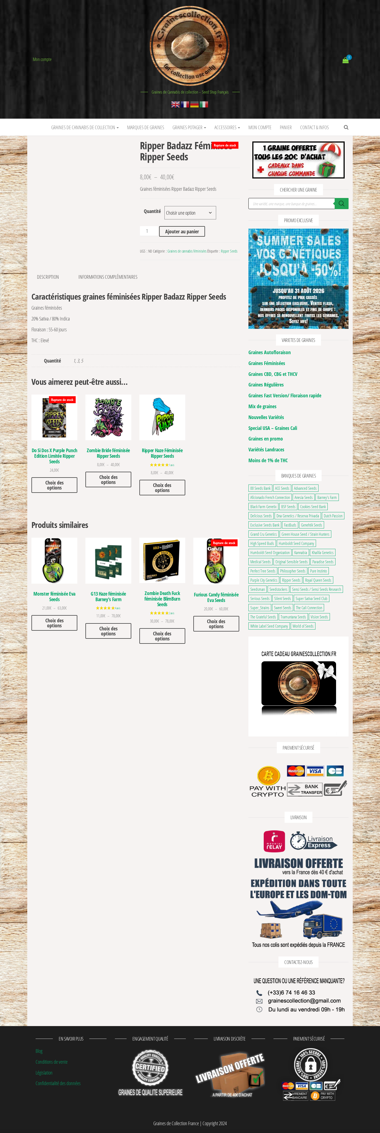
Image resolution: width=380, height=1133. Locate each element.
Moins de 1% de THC (268, 460)
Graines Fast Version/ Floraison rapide (284, 395)
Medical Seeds (260, 561)
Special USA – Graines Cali (272, 428)
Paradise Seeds (323, 561)
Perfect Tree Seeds (262, 571)
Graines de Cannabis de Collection (83, 127)
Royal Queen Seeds (318, 580)
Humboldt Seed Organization (270, 552)
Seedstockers (278, 589)
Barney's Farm (327, 497)
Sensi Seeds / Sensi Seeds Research (316, 589)
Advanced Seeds (305, 488)
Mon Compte (260, 127)
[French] (185, 104)
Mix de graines (262, 406)
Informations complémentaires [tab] (107, 276)
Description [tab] (48, 276)
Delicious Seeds (261, 515)
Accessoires (225, 127)
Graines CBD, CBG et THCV (272, 374)
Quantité (152, 211)
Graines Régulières (266, 384)
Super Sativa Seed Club (311, 598)
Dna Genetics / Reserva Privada (298, 515)
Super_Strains (259, 607)
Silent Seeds (282, 598)
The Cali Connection (309, 607)
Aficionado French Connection (270, 497)
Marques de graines (145, 127)
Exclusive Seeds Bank (264, 525)
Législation (44, 1072)
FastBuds (290, 525)
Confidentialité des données (58, 1083)
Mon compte (42, 59)
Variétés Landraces (266, 449)
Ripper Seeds (229, 251)
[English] (176, 104)
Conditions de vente (52, 1061)
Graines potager (187, 127)
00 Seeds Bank (260, 488)
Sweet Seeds (282, 607)
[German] (194, 104)
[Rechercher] (342, 203)
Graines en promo (265, 438)
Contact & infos (314, 127)
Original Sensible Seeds (291, 561)
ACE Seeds (282, 488)
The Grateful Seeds (263, 617)
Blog (39, 1051)
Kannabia (300, 552)
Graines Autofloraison (269, 352)
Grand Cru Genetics (263, 534)
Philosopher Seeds (292, 571)
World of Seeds (303, 626)
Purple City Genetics (263, 580)
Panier (286, 127)
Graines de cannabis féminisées (186, 251)
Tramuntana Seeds (293, 617)
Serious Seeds (260, 598)
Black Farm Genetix (263, 506)
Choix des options (54, 485)
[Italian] (204, 104)
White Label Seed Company (269, 626)
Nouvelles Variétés (266, 417)
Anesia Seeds (304, 497)
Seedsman (257, 589)
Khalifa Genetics (323, 552)
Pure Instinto (318, 571)
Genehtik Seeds (311, 525)
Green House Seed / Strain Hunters (305, 534)
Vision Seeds (319, 617)
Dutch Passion (333, 515)
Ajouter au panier (182, 231)
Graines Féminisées (266, 363)
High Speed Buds (262, 543)
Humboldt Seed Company (296, 543)
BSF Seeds (288, 506)
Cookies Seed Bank (313, 506)
